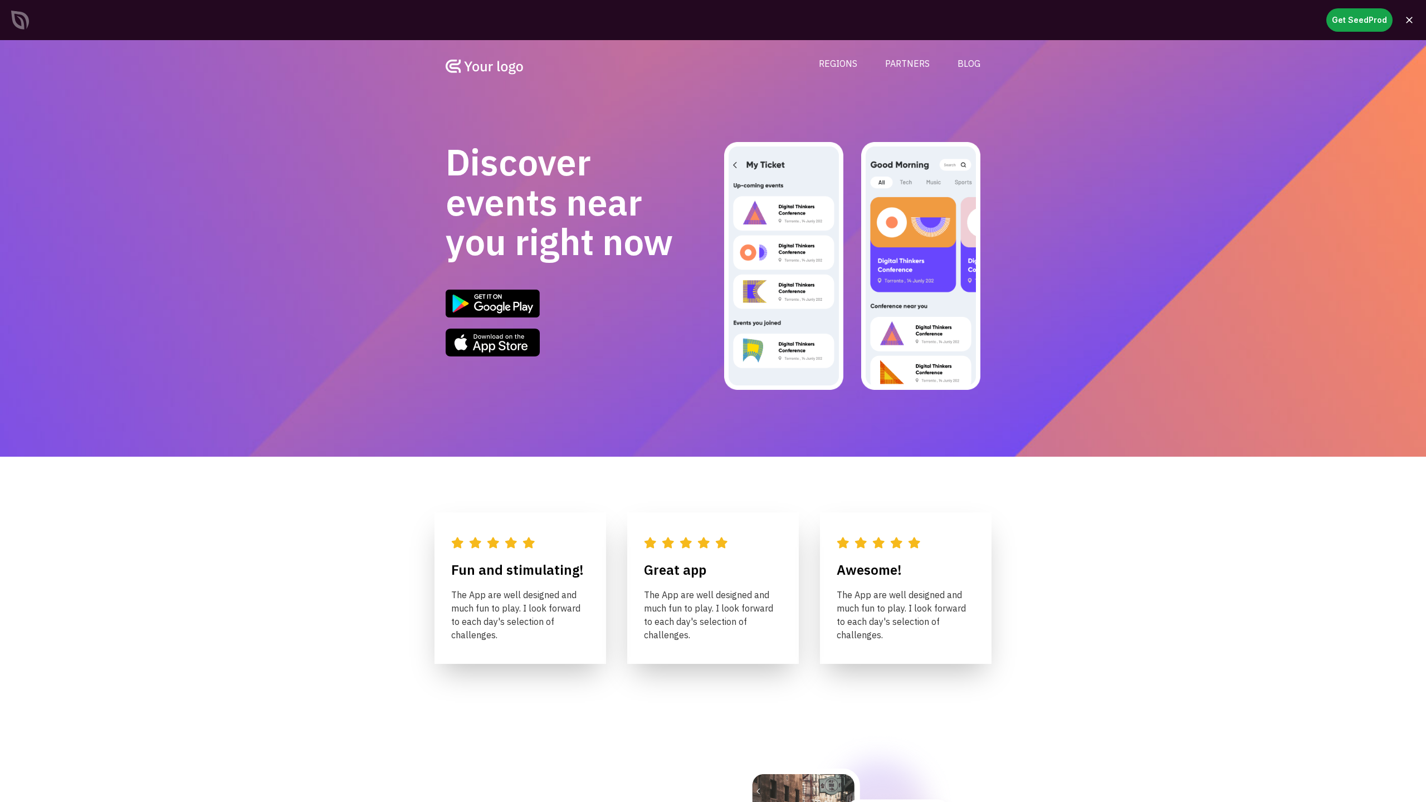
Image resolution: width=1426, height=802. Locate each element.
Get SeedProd (1359, 20)
